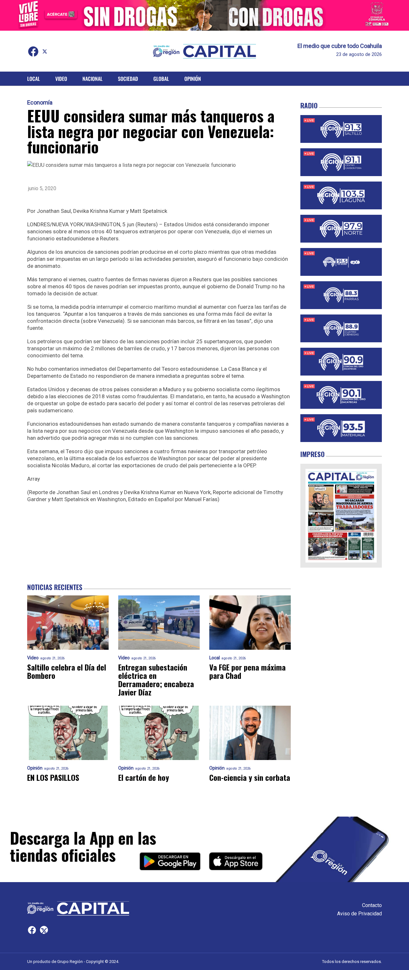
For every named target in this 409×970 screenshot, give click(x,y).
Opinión (192, 78)
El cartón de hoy (143, 777)
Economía (39, 102)
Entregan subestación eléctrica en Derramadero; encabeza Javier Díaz (156, 679)
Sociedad (128, 78)
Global (161, 78)
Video (61, 78)
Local (33, 78)
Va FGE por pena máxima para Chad (247, 671)
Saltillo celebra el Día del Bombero (66, 671)
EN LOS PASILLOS (53, 777)
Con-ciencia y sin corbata (249, 777)
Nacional (92, 78)
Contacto (372, 905)
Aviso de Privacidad (359, 914)
